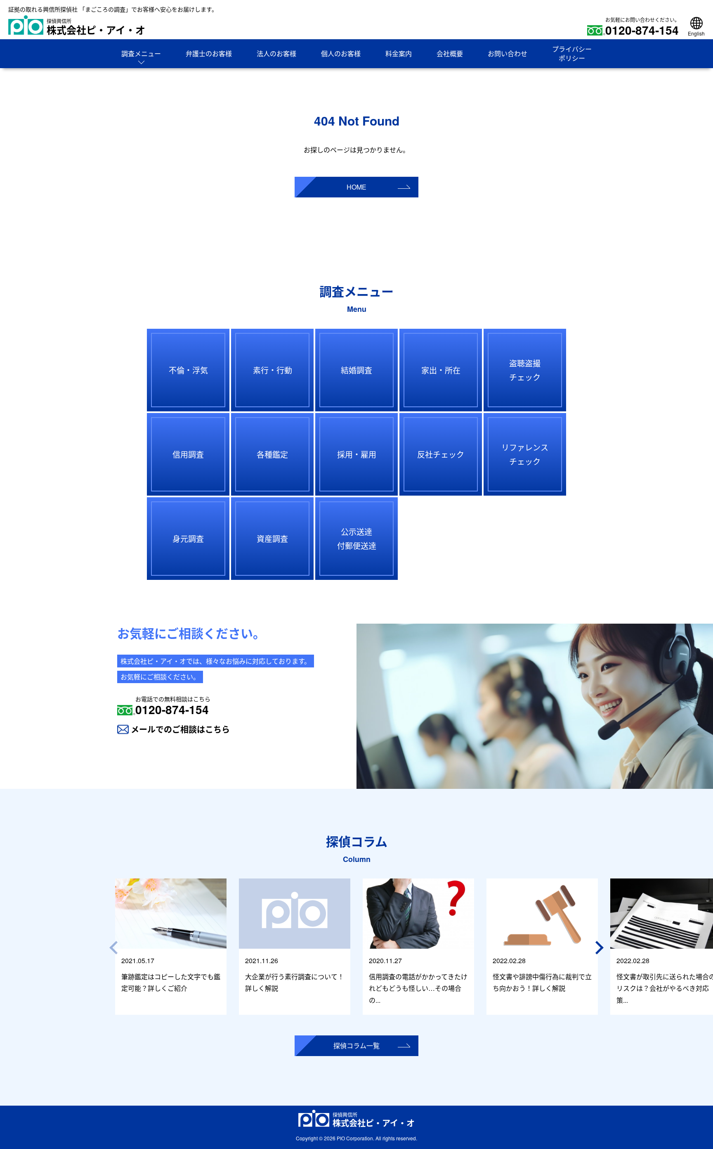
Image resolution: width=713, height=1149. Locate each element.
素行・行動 (272, 369)
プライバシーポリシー (572, 53)
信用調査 (188, 454)
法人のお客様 (276, 53)
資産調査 (272, 538)
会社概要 (450, 53)
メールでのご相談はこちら (180, 729)
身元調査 (188, 538)
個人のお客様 (341, 53)
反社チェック (440, 454)
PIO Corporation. (355, 1138)
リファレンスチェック (524, 454)
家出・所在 (440, 369)
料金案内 (398, 53)
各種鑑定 (272, 454)
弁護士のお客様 (209, 53)
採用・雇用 (356, 454)
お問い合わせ (507, 53)
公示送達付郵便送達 (356, 538)
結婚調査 (356, 369)
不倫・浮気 (188, 369)
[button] (600, 948)
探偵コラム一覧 (356, 1045)
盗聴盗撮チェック (525, 369)
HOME (356, 187)
